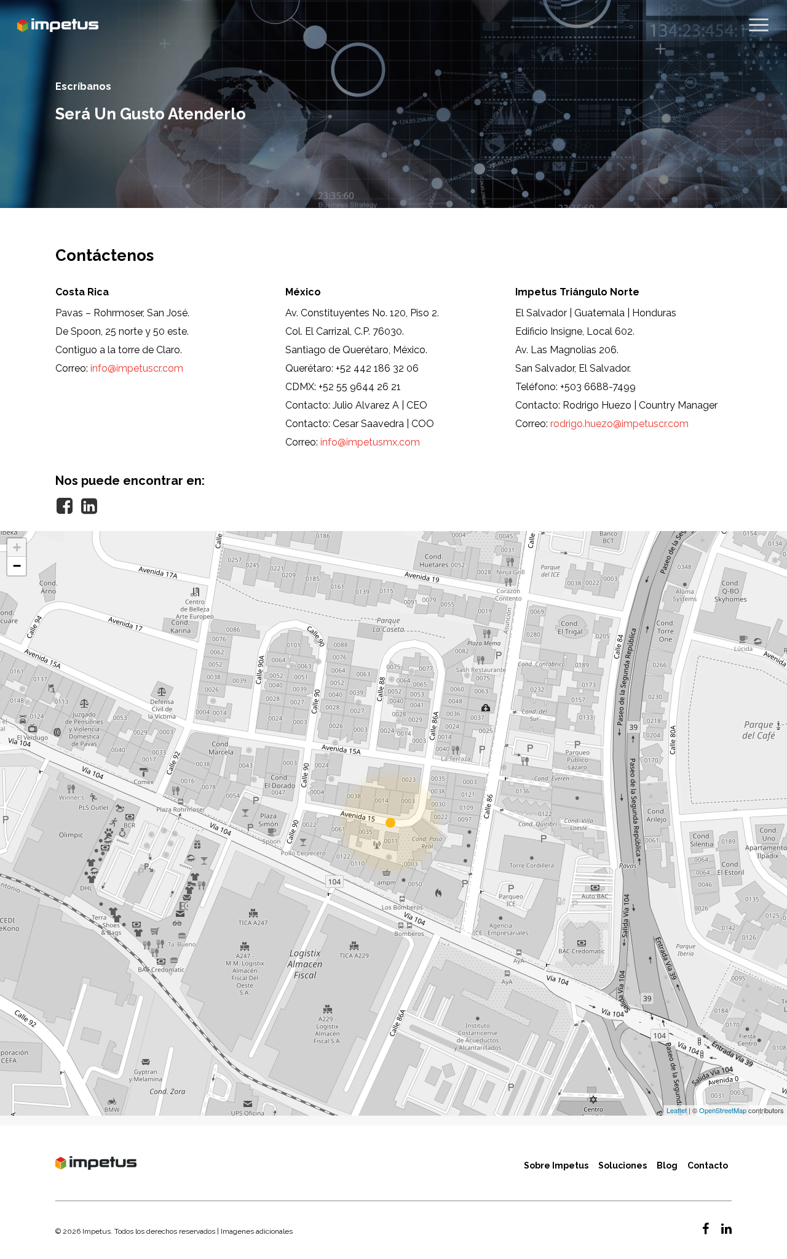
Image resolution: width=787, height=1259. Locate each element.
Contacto (707, 1165)
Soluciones (622, 1165)
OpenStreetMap (722, 1110)
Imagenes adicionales (257, 1231)
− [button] (17, 566)
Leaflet (676, 1110)
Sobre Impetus (556, 1165)
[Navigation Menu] (759, 25)
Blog (667, 1165)
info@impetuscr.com (136, 368)
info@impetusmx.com (370, 442)
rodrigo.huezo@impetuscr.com (619, 424)
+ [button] (17, 547)
